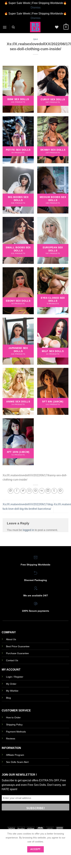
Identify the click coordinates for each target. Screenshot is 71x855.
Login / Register (14, 676)
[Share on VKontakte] (42, 491)
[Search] (13, 27)
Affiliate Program (15, 755)
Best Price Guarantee (17, 646)
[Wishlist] (56, 27)
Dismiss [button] (35, 7)
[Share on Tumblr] (54, 491)
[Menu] (5, 27)
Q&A (35, 39)
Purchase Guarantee (17, 653)
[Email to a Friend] (29, 491)
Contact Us (12, 660)
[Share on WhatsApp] (10, 491)
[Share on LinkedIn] (48, 491)
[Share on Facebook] (17, 491)
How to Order (13, 717)
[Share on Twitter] (23, 491)
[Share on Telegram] (60, 491)
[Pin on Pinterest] (35, 491)
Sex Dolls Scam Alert (17, 762)
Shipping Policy (14, 724)
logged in (28, 530)
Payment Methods (16, 731)
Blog (8, 697)
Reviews (10, 738)
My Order (11, 683)
